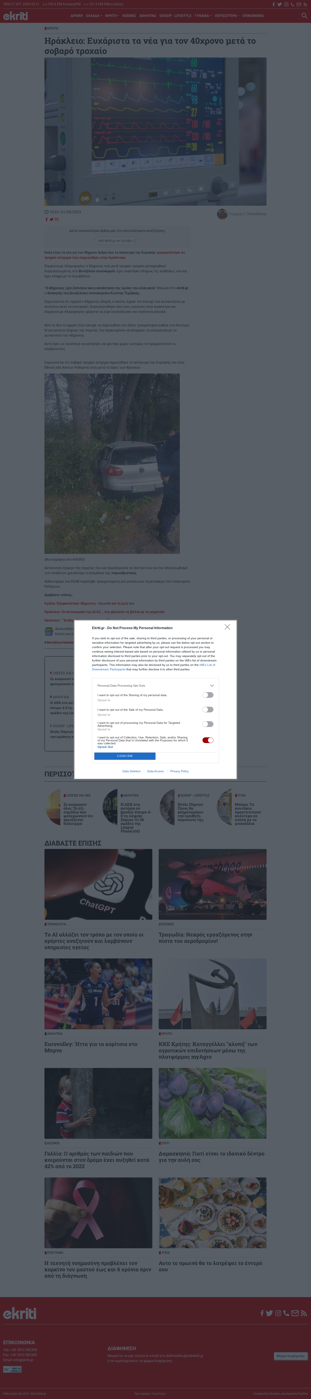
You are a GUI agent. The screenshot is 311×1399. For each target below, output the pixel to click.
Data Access (155, 771)
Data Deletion (131, 771)
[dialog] (155, 699)
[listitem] (155, 685)
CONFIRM (125, 756)
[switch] (207, 695)
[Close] (229, 628)
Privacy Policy (179, 771)
